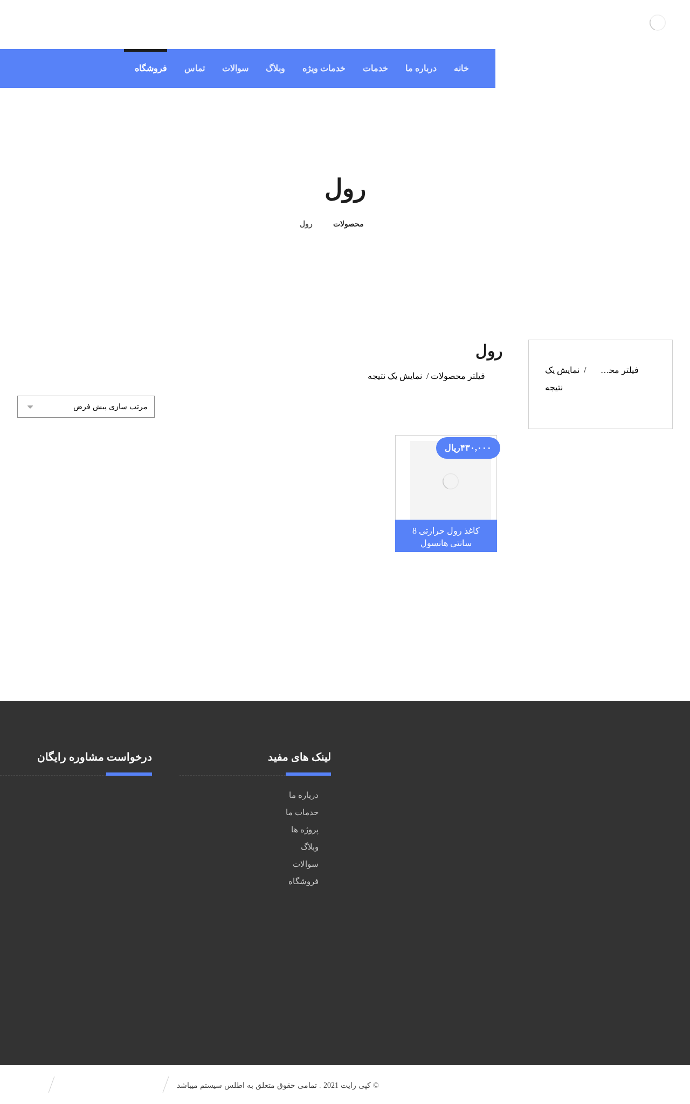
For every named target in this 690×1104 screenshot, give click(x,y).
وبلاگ (310, 847)
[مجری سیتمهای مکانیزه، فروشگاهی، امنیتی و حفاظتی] (657, 22)
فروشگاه (303, 881)
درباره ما (304, 795)
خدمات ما (302, 812)
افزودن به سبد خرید (442, 486)
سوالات (306, 864)
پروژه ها (305, 829)
